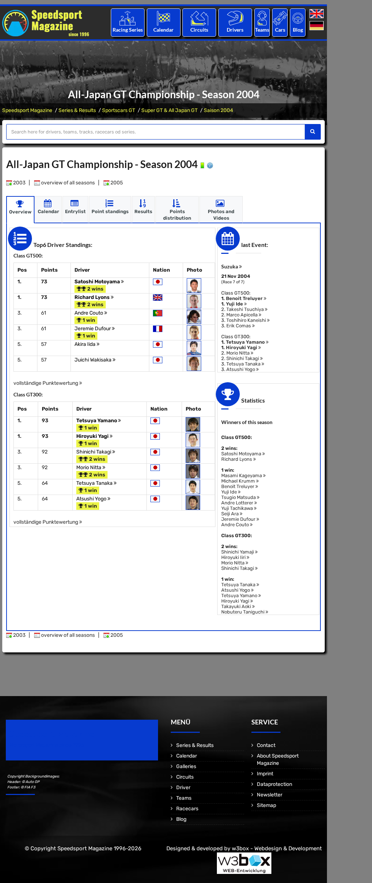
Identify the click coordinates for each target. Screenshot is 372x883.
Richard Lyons (92, 297)
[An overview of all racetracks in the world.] (199, 18)
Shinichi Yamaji (238, 552)
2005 (116, 183)
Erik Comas (239, 325)
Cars (280, 30)
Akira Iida (85, 344)
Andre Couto (89, 313)
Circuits (199, 30)
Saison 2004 (218, 110)
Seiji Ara (230, 513)
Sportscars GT (118, 110)
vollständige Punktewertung (46, 383)
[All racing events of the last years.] (163, 18)
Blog (298, 30)
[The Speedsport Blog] (297, 18)
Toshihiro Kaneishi (246, 320)
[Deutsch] (317, 26)
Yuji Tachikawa (237, 508)
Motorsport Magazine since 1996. (47, 745)
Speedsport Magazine (27, 110)
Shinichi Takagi (94, 452)
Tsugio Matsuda (239, 497)
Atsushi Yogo (92, 499)
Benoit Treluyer (245, 298)
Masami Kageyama (242, 475)
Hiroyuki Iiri (234, 557)
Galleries (186, 766)
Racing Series (128, 30)
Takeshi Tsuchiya (245, 309)
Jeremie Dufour (93, 328)
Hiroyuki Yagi (93, 436)
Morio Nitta (89, 467)
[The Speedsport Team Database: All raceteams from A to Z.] (262, 18)
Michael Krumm (238, 481)
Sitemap (266, 805)
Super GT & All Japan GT (169, 110)
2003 (18, 183)
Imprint (265, 774)
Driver (183, 787)
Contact (266, 745)
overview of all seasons (67, 183)
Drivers (235, 30)
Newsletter (269, 795)
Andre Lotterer (237, 503)
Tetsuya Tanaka (95, 483)
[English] (317, 14)
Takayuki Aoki (236, 606)
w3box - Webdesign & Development (277, 848)
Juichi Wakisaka (93, 360)
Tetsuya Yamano (97, 420)
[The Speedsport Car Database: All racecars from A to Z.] (280, 18)
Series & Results (77, 110)
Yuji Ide (235, 304)
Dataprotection (274, 784)
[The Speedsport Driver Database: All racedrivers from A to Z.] (235, 18)
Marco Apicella (242, 314)
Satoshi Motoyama (97, 282)
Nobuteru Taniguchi (243, 612)
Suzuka (230, 266)
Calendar (163, 30)
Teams (262, 30)
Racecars (187, 809)
